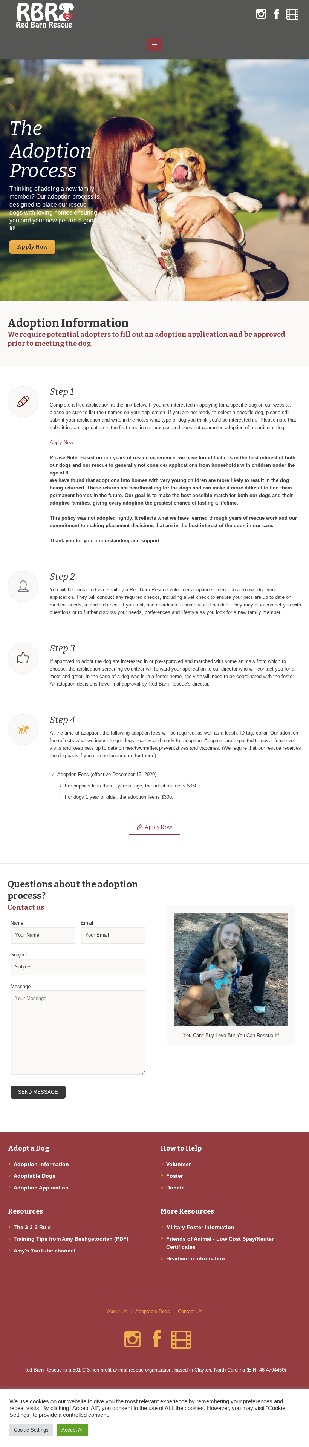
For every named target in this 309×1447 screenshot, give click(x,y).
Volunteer (178, 1164)
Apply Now (61, 442)
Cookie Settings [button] (31, 1430)
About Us (117, 1311)
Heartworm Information (195, 1258)
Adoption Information (41, 1164)
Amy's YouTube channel (44, 1251)
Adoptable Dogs (34, 1176)
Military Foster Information (200, 1227)
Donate (175, 1188)
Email (87, 923)
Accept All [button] (72, 1430)
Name (17, 923)
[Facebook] (276, 14)
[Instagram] (261, 14)
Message (21, 986)
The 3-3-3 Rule (32, 1227)
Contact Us (190, 1311)
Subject (19, 955)
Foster (174, 1176)
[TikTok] (292, 14)
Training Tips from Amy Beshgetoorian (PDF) (71, 1239)
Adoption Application (41, 1188)
